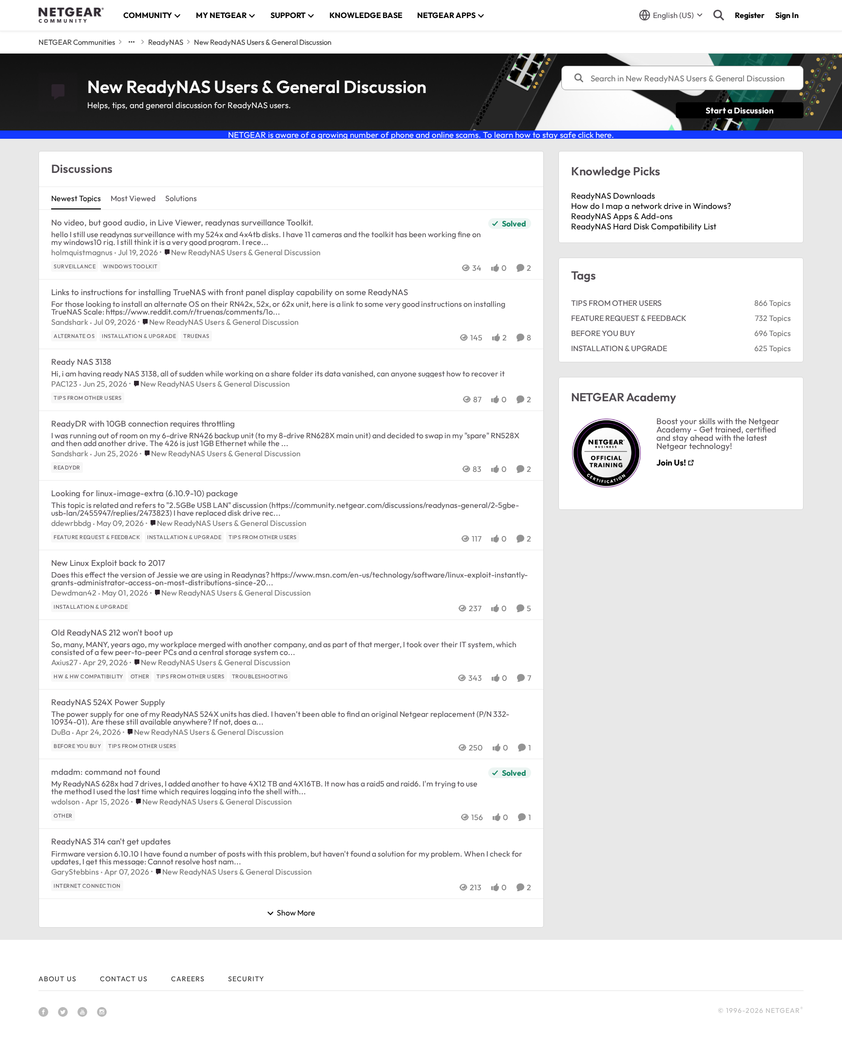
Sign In (787, 15)
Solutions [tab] (181, 198)
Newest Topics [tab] (76, 198)
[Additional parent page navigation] (131, 42)
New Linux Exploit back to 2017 (108, 563)
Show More (296, 913)
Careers (188, 978)
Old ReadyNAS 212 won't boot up (112, 632)
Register (750, 15)
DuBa (60, 732)
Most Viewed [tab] (133, 198)
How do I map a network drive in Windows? (651, 206)
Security (246, 978)
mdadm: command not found (105, 771)
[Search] (719, 15)
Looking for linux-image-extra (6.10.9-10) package (144, 493)
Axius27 (64, 662)
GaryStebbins (75, 872)
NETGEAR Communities (76, 42)
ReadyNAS (165, 42)
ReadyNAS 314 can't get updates (111, 841)
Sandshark (69, 322)
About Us (57, 978)
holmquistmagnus (82, 252)
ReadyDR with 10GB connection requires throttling (143, 423)
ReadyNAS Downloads (613, 195)
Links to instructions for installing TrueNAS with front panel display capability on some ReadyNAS (229, 292)
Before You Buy (603, 333)
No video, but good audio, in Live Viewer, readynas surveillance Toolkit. (182, 222)
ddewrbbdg (71, 523)
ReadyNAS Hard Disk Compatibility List (643, 226)
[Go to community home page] (71, 15)
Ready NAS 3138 (81, 361)
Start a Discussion (740, 110)
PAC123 (64, 384)
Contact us (124, 978)
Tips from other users (616, 303)
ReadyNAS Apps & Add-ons (621, 216)
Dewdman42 (73, 593)
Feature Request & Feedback (629, 318)
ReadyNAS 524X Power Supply (108, 702)
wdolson (65, 801)
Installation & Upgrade (619, 348)
